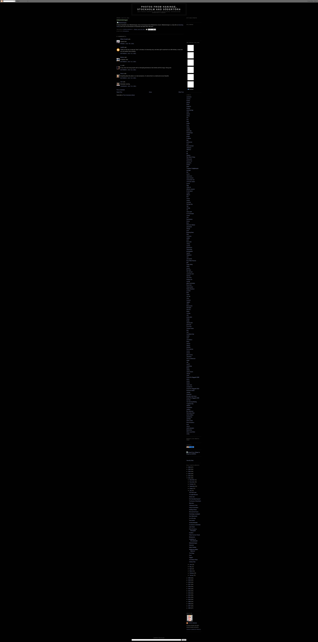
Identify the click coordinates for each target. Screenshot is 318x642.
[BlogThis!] (150, 29)
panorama (188, 162)
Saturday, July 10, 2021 (128, 53)
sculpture (188, 138)
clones (188, 381)
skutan (188, 383)
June (191, 564)
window (188, 164)
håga (187, 185)
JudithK (122, 47)
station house (189, 371)
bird (187, 172)
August (191, 488)
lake (187, 140)
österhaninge (189, 132)
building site (189, 279)
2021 (189, 478)
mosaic (188, 352)
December (192, 479)
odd (187, 362)
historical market (190, 390)
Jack (121, 81)
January (192, 575)
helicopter (188, 307)
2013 (189, 593)
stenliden (188, 418)
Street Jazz (192, 496)
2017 (189, 584)
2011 (189, 597)
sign (187, 206)
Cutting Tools (192, 561)
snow (187, 125)
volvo (187, 298)
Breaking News (190, 232)
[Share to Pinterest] (155, 29)
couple (188, 193)
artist (187, 240)
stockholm (126, 31)
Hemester (191, 545)
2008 (189, 603)
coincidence (189, 339)
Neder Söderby (192, 547)
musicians (188, 236)
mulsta (188, 200)
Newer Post (119, 92)
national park (189, 322)
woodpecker (189, 386)
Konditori (191, 532)
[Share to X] (152, 29)
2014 (189, 590)
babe (187, 166)
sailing (188, 369)
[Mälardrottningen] (122, 22)
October (192, 484)
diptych (188, 194)
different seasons (190, 189)
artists (187, 379)
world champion (190, 428)
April (191, 568)
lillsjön (187, 311)
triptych (188, 345)
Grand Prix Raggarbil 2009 (192, 377)
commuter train (190, 273)
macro (187, 127)
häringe (188, 228)
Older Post (181, 92)
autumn (188, 108)
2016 (189, 586)
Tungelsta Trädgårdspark (192, 168)
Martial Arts (189, 430)
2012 (189, 595)
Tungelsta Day (189, 403)
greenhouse (189, 247)
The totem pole (192, 492)
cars (187, 257)
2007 (189, 606)
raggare (188, 302)
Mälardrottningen (193, 543)
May (191, 566)
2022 (189, 475)
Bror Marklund (189, 411)
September (192, 486)
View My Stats (190, 460)
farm (187, 196)
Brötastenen (192, 537)
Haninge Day (189, 204)
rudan (187, 112)
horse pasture (189, 349)
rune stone (189, 277)
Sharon (122, 73)
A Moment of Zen (193, 505)
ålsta (187, 223)
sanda (187, 336)
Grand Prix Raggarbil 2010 (192, 388)
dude (187, 121)
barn (187, 330)
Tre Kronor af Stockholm (195, 501)
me (187, 209)
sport (187, 337)
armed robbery (189, 415)
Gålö (187, 234)
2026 (189, 467)
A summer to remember (194, 524)
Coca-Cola (188, 326)
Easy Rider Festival (191, 260)
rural (187, 144)
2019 (189, 580)
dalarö (187, 266)
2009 (189, 601)
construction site (190, 179)
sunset (188, 198)
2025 (189, 469)
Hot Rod (188, 400)
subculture (188, 356)
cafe (187, 315)
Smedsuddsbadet (193, 522)
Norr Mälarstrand (193, 516)
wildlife (188, 238)
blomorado (188, 241)
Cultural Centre (190, 328)
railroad (188, 373)
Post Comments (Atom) (129, 95)
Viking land (189, 159)
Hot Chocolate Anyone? (194, 499)
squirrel (188, 253)
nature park (189, 211)
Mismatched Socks (193, 511)
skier (187, 304)
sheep (187, 319)
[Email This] (149, 29)
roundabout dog (190, 334)
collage (188, 129)
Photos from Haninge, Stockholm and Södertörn (159, 8)
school (188, 215)
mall (187, 332)
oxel (187, 119)
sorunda (188, 313)
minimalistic (189, 407)
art (187, 151)
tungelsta (188, 106)
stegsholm (188, 394)
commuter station (190, 181)
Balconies (191, 503)
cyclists (188, 245)
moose (188, 351)
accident (188, 290)
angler (187, 360)
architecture (189, 142)
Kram (190, 555)
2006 (189, 608)
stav (187, 217)
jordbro (188, 123)
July (191, 490)
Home (150, 92)
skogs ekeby (189, 264)
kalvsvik (188, 309)
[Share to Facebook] (153, 29)
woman (188, 113)
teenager (188, 170)
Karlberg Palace (193, 509)
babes (187, 368)
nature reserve (189, 178)
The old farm (189, 272)
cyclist (188, 174)
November (192, 482)
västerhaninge (189, 110)
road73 (188, 364)
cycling (188, 281)
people (188, 136)
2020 (189, 578)
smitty (187, 433)
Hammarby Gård (190, 413)
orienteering (189, 416)
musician (188, 202)
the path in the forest (191, 396)
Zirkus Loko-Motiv (190, 432)
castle (187, 294)
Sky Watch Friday (190, 157)
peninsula (188, 324)
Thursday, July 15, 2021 (128, 86)
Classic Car (189, 161)
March (191, 571)
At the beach (189, 191)
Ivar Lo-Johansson (190, 358)
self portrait (189, 258)
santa (187, 375)
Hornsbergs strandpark (194, 514)
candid (188, 134)
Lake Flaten (192, 527)
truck (187, 230)
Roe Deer (188, 270)
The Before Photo (193, 559)
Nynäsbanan (189, 219)
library (187, 341)
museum (188, 300)
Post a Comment (121, 89)
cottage (188, 208)
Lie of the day (192, 518)
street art (188, 187)
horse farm (189, 285)
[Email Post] (146, 29)
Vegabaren (189, 255)
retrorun (188, 343)
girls (187, 262)
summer (188, 98)
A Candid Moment (193, 494)
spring (187, 115)
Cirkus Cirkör (189, 420)
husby (187, 321)
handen (188, 100)
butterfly (188, 347)
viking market (189, 287)
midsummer (189, 249)
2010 (189, 599)
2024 (189, 471)
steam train (189, 384)
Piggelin (191, 557)
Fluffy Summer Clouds (194, 535)
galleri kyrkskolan (190, 283)
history (188, 221)
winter (187, 104)
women (188, 268)
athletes (188, 405)
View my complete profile (193, 629)
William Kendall (124, 39)
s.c (121, 65)
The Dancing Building (191, 401)
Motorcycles (189, 305)
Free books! (192, 520)
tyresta (188, 183)
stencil (188, 426)
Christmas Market (190, 224)
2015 (189, 588)
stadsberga (189, 366)
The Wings (191, 553)
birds (187, 292)
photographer (189, 251)
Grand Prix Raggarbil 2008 (192, 398)
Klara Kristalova (190, 422)
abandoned (189, 226)
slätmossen (189, 176)
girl (187, 153)
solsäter (188, 392)
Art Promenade (190, 213)
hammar (188, 275)
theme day (189, 130)
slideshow (188, 147)
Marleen (122, 57)
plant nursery (189, 354)
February (192, 573)
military (188, 243)
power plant (189, 317)
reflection (188, 149)
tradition (188, 409)
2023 (189, 473)
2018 (189, 582)
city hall (188, 296)
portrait (188, 102)
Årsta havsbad (189, 145)
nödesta (188, 155)
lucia (187, 424)
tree (187, 117)
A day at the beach (193, 507)
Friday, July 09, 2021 (127, 43)
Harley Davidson (190, 289)
